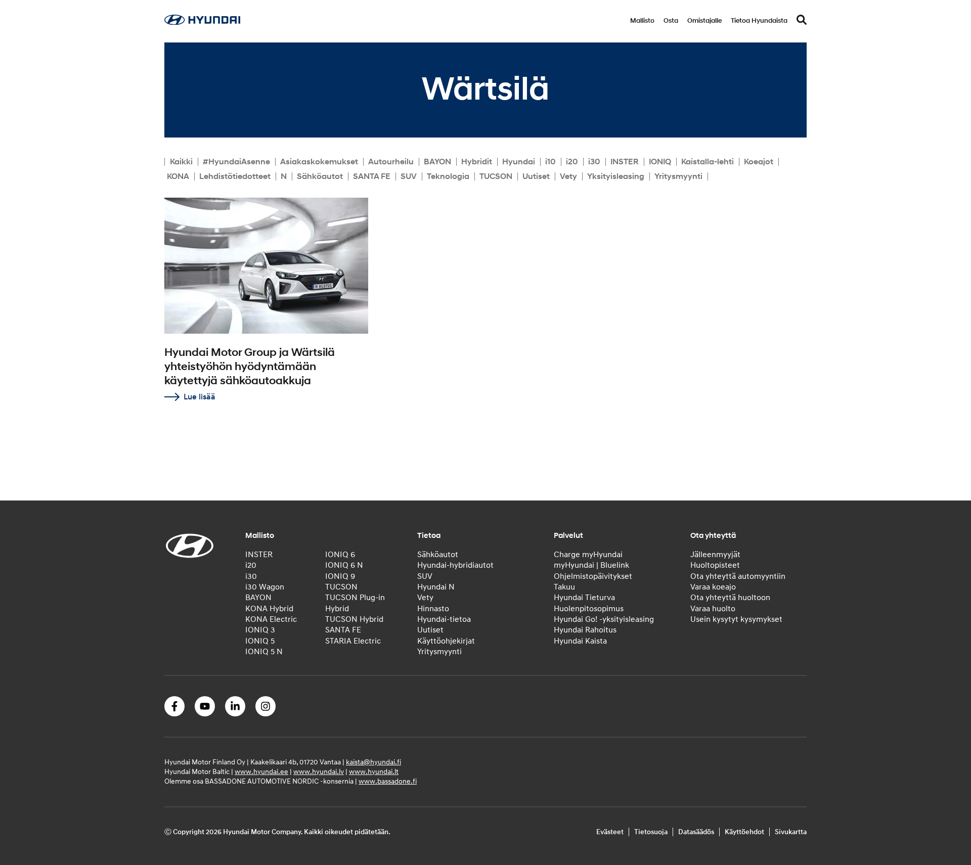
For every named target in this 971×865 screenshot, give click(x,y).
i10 (550, 162)
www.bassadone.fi (388, 781)
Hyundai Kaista (580, 641)
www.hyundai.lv (318, 771)
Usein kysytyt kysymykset (736, 619)
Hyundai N (436, 587)
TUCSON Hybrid (354, 619)
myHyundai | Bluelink (591, 565)
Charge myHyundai (588, 555)
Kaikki (181, 162)
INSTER (624, 162)
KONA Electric (271, 619)
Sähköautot (320, 176)
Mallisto (642, 21)
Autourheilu (391, 162)
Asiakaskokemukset (319, 162)
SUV (409, 176)
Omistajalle (704, 21)
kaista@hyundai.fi (373, 762)
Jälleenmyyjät (715, 555)
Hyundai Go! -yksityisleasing (604, 619)
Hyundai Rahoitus (585, 630)
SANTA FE (371, 176)
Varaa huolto (712, 609)
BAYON (437, 162)
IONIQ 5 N (264, 652)
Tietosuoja (651, 832)
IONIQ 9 (340, 576)
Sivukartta (791, 832)
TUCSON (495, 176)
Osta (671, 21)
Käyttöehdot (744, 832)
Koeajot (758, 162)
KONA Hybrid (269, 609)
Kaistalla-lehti (707, 162)
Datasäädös (696, 832)
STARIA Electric (353, 641)
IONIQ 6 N (344, 565)
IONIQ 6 (340, 555)
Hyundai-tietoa (444, 619)
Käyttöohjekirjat (446, 641)
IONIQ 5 (260, 641)
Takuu (564, 587)
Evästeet (610, 832)
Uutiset (536, 176)
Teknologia (448, 176)
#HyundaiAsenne (236, 162)
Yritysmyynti (678, 176)
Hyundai (518, 162)
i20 (572, 162)
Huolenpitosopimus (589, 609)
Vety (568, 176)
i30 (594, 162)
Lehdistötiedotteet (235, 176)
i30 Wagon (264, 587)
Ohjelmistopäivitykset (593, 576)
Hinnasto (433, 609)
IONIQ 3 (260, 630)
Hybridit (476, 162)
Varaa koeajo (713, 587)
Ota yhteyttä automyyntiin (737, 576)
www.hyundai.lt (374, 771)
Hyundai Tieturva (584, 598)
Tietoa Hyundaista (759, 21)
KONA (178, 176)
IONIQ (660, 162)
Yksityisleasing (615, 176)
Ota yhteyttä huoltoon (730, 598)
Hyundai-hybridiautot (455, 565)
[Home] (202, 22)
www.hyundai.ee (261, 771)
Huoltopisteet (715, 565)
